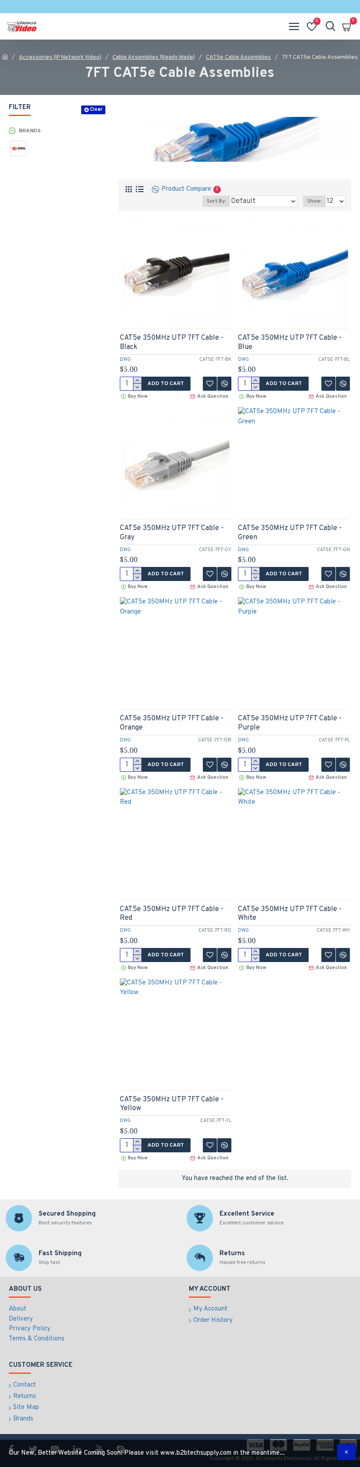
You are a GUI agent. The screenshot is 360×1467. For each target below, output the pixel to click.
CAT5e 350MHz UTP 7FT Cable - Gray (171, 533)
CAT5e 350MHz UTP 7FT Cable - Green (290, 533)
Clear (96, 109)
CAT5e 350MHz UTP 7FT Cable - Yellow (171, 1104)
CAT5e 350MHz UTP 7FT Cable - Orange (171, 723)
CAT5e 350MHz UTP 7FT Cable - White (290, 914)
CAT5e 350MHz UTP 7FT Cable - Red (171, 914)
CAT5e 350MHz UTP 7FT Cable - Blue (290, 343)
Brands (30, 130)
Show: (314, 201)
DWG (125, 359)
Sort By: (216, 201)
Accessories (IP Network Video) (60, 57)
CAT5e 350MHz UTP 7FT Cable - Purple (290, 723)
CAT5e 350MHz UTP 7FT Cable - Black (171, 343)
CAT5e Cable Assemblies (238, 57)
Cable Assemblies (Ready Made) (153, 57)
